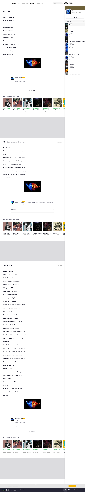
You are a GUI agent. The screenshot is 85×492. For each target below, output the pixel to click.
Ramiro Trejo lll (18, 77)
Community (32, 3)
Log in (66, 3)
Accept (72, 485)
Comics (23, 3)
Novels (27, 3)
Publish (70, 3)
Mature (38, 3)
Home (19, 3)
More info (10, 486)
